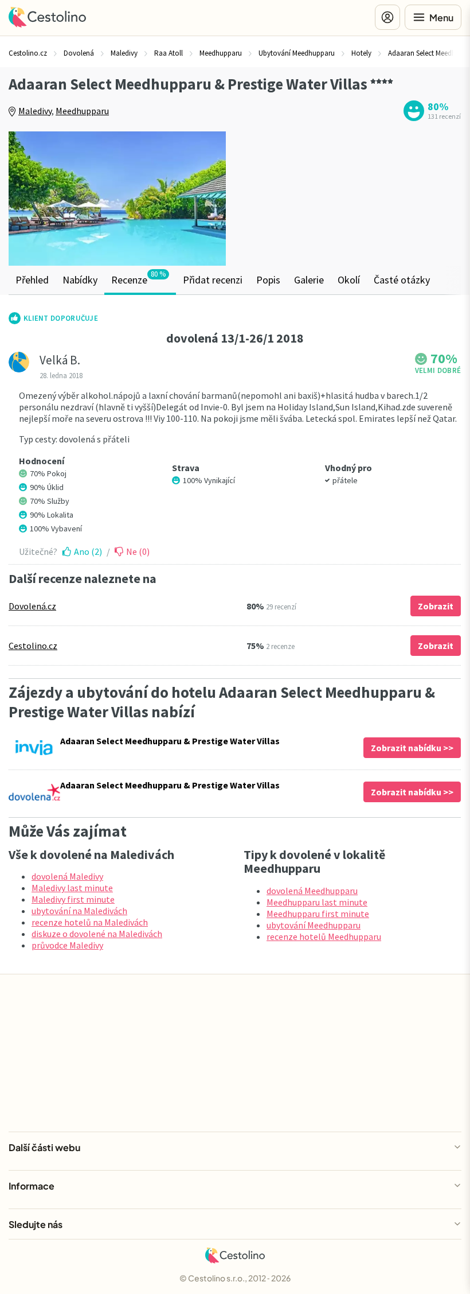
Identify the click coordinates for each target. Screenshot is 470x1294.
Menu (441, 17)
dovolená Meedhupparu (312, 890)
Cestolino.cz (33, 645)
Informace (31, 1186)
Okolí (349, 279)
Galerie (309, 279)
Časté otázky (402, 279)
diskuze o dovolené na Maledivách (97, 933)
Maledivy (35, 110)
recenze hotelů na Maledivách (90, 922)
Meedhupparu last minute (317, 902)
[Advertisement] (352, 194)
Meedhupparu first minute (318, 913)
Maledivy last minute (72, 887)
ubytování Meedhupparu (314, 925)
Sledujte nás (35, 1224)
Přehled (32, 279)
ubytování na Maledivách (79, 910)
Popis (268, 279)
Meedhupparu (82, 110)
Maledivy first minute (73, 899)
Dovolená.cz (32, 606)
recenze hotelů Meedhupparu (324, 936)
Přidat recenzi (212, 279)
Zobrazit (435, 606)
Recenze (138, 277)
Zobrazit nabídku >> (412, 747)
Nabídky (79, 279)
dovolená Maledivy (67, 876)
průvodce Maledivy (67, 945)
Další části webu (44, 1147)
